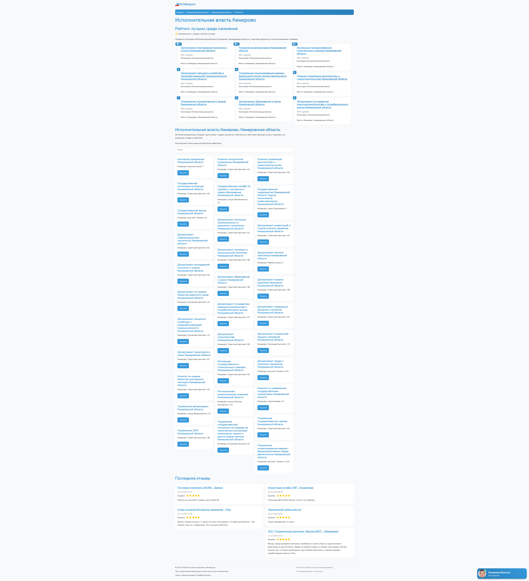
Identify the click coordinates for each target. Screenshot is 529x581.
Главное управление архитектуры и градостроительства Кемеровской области (322, 77)
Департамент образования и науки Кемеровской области (260, 103)
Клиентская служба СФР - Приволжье (290, 487)
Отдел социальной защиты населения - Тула (204, 509)
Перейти (183, 172)
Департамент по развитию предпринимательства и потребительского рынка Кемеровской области (322, 104)
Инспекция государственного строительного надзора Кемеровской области (319, 50)
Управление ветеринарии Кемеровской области (262, 49)
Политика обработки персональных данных (314, 567)
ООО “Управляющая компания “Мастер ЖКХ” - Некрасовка (303, 531)
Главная (180, 12)
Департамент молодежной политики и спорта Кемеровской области (204, 49)
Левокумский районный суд (284, 509)
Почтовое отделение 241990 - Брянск (200, 487)
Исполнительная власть (197, 12)
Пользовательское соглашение (309, 571)
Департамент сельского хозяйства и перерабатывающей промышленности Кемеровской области (204, 76)
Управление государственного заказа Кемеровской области (203, 103)
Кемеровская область (221, 12)
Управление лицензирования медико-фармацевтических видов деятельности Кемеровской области (263, 76)
